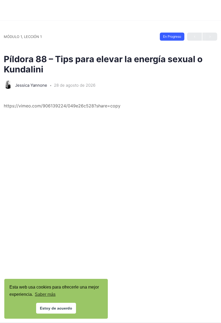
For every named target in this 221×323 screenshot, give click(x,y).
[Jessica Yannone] (8, 85)
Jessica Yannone (31, 85)
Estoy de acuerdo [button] (56, 308)
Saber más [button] (45, 294)
